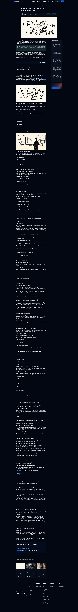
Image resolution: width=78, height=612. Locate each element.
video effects (20, 220)
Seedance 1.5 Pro (46, 597)
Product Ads (30, 590)
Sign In (62, 1)
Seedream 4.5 (45, 600)
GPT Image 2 (45, 602)
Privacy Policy (51, 608)
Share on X (54, 14)
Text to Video (30, 561)
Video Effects (31, 595)
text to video (33, 78)
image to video (20, 218)
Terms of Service (61, 608)
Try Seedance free (42, 62)
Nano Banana (45, 605)
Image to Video (26, 561)
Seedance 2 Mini (45, 596)
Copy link (49, 14)
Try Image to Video (20, 550)
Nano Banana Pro (45, 603)
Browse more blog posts (19, 561)
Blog (52, 1)
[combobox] (57, 1)
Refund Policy (56, 608)
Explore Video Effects (35, 550)
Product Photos (31, 594)
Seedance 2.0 (45, 593)
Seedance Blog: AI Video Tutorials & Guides (24, 5)
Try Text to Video (27, 550)
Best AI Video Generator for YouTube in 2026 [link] (37, 5)
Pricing (49, 1)
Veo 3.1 (44, 586)
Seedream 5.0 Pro (46, 599)
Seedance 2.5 (45, 594)
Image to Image (38, 586)
